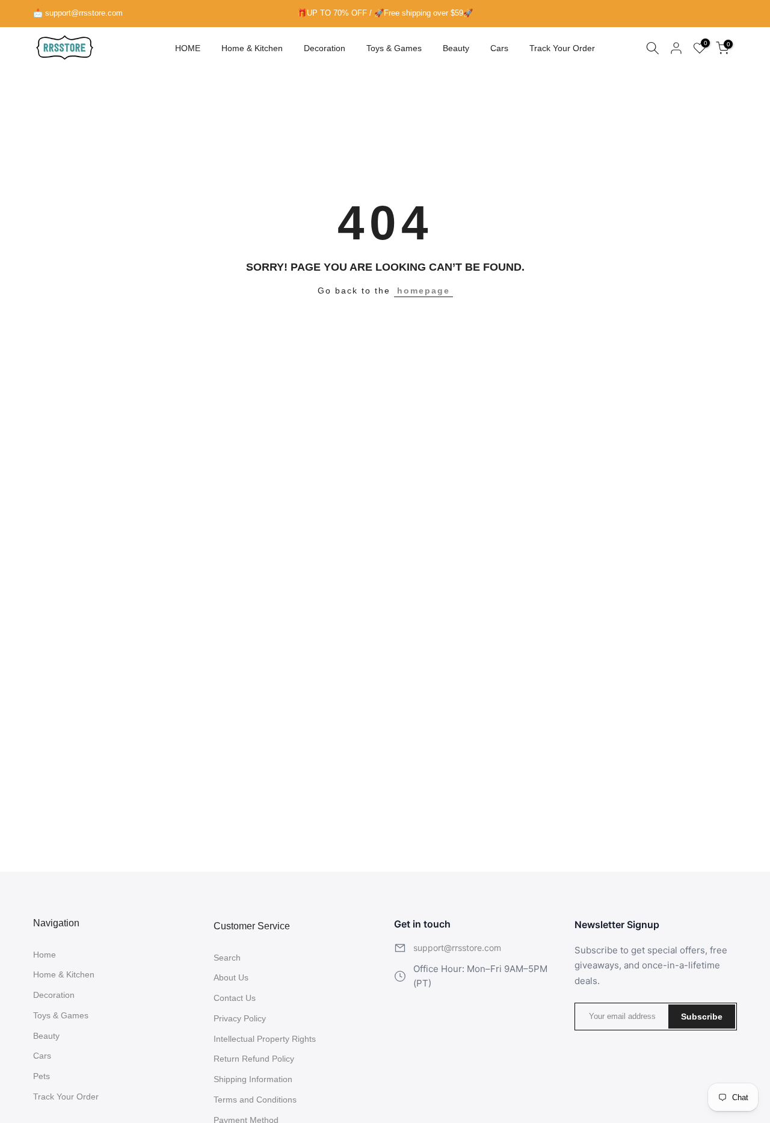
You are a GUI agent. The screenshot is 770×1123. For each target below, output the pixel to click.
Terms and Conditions (255, 1099)
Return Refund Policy (254, 1058)
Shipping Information (253, 1079)
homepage (423, 290)
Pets (41, 1076)
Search (227, 957)
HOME (187, 48)
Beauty (456, 48)
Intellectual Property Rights (265, 1039)
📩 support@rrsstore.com (78, 12)
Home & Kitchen (252, 48)
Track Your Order (562, 48)
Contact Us (235, 998)
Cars (499, 48)
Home (44, 954)
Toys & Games (394, 48)
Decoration (324, 48)
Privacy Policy (240, 1018)
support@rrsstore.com (457, 948)
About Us (231, 977)
